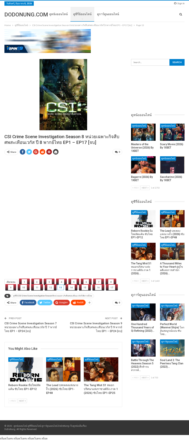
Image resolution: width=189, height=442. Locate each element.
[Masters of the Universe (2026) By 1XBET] (143, 132)
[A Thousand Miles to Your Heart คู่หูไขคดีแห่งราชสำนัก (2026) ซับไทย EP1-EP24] (172, 251)
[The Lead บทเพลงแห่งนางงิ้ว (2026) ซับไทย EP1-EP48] (63, 369)
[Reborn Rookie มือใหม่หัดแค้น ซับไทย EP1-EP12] (25, 369)
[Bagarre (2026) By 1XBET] (143, 164)
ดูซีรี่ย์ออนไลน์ (82, 14)
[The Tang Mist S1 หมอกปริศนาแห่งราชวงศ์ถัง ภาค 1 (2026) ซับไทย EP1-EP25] (101, 369)
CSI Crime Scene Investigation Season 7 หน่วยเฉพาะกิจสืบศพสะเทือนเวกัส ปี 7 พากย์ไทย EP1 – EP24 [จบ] (30, 327)
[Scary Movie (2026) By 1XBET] (172, 132)
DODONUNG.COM (26, 14)
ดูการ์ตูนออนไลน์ (108, 14)
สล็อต (44, 438)
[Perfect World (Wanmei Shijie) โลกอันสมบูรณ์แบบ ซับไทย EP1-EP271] (172, 312)
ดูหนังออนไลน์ (58, 14)
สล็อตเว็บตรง (6, 438)
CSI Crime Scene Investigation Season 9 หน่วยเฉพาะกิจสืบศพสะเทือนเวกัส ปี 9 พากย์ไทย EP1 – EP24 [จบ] (96, 327)
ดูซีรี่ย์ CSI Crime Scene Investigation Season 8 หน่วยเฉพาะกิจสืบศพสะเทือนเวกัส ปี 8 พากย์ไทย (52, 296)
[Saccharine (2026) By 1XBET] (172, 164)
